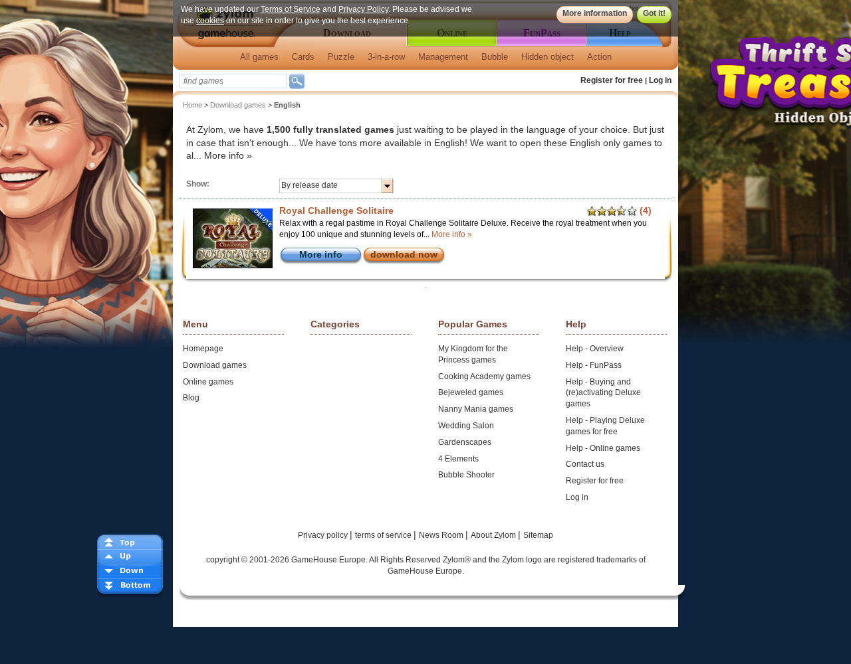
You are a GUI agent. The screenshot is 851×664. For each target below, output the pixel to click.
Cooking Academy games (484, 376)
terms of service (384, 535)
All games (259, 57)
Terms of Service (290, 9)
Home (192, 105)
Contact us (585, 464)
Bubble (494, 57)
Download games (238, 105)
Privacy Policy (363, 9)
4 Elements (458, 458)
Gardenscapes (464, 442)
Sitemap (538, 535)
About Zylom (494, 535)
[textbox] (233, 81)
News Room (442, 535)
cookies (210, 20)
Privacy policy (324, 535)
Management (443, 57)
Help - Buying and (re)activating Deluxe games (603, 393)
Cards (303, 57)
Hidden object (547, 57)
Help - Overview (595, 348)
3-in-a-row (386, 57)
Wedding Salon (466, 425)
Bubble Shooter (466, 474)
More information (594, 13)
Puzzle (341, 57)
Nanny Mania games (475, 409)
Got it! (654, 13)
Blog (191, 397)
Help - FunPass (594, 365)
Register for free (611, 80)
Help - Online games (603, 448)
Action (599, 57)
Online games (208, 381)
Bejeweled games (470, 392)
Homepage (203, 348)
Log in (660, 80)
